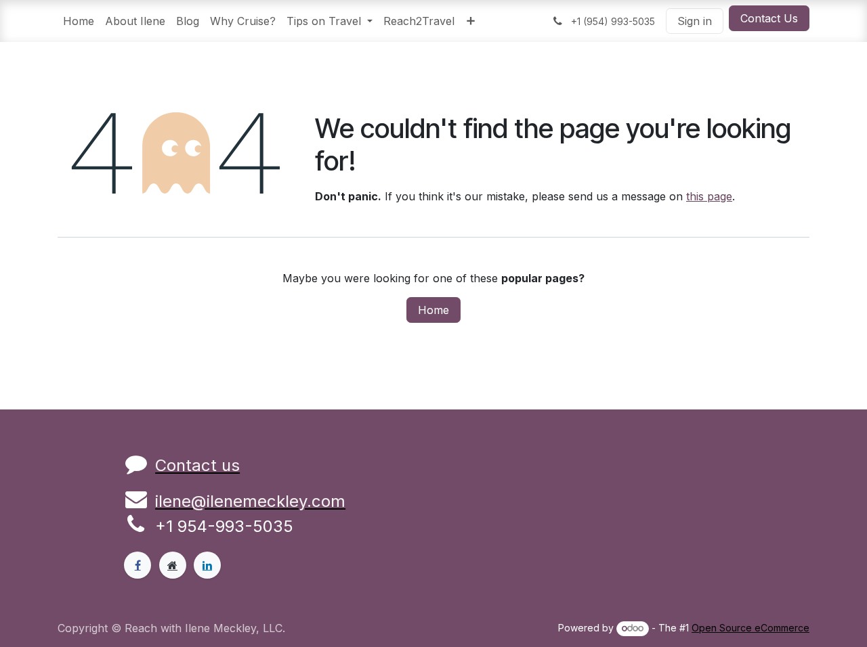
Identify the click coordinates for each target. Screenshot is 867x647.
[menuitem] (79, 21)
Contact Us (769, 18)
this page (709, 196)
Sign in (694, 21)
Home (433, 310)
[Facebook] (137, 565)
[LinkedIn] (207, 565)
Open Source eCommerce (750, 627)
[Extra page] (172, 565)
